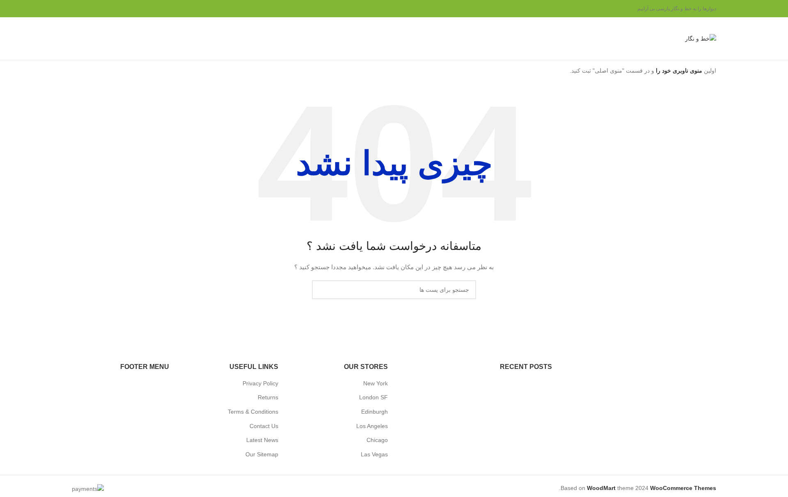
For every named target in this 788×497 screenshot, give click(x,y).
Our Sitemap (261, 454)
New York (375, 383)
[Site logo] (700, 38)
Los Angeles (372, 426)
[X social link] (106, 8)
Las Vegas (374, 454)
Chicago (377, 440)
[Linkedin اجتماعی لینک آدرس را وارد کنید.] (87, 8)
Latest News (262, 440)
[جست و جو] (75, 38)
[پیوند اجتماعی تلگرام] (77, 8)
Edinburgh (374, 411)
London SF (373, 397)
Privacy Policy (260, 383)
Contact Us (264, 426)
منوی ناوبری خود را (678, 70)
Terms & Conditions (253, 411)
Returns (268, 397)
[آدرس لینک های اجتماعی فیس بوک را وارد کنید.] (116, 8)
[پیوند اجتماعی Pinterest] (96, 8)
